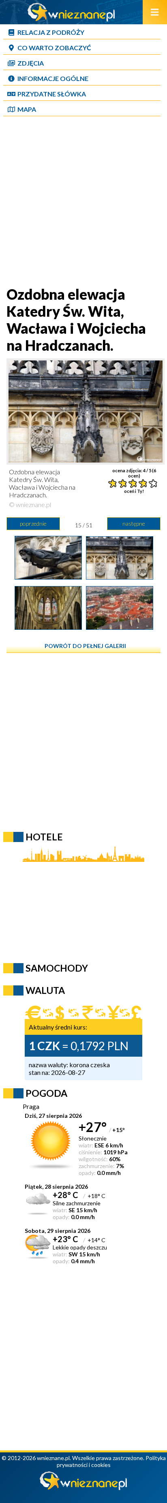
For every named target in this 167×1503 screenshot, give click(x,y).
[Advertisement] (83, 202)
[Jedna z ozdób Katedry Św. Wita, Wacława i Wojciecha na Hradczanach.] (48, 576)
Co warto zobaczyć (54, 47)
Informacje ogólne (52, 78)
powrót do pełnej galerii (85, 645)
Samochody (57, 968)
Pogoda (46, 1093)
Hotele (44, 836)
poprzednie (33, 523)
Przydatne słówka (51, 94)
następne (133, 523)
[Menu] (155, 12)
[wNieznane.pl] (71, 19)
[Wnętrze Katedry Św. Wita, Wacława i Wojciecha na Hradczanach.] (48, 627)
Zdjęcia (30, 63)
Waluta (45, 990)
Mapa (26, 109)
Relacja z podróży (50, 32)
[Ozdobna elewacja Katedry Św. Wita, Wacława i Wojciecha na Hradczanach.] (119, 576)
